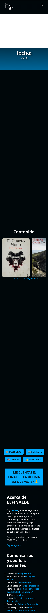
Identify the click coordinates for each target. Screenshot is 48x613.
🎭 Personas (33, 459)
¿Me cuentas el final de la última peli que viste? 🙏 (24, 477)
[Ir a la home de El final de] (8, 6)
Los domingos (24, 582)
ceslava (14, 510)
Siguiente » (32, 278)
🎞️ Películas (13, 451)
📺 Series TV (35, 451)
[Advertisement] (24, 31)
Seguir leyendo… (15, 545)
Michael (20, 595)
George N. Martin (25, 573)
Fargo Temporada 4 (31, 585)
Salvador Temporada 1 (29, 604)
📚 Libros (13, 459)
